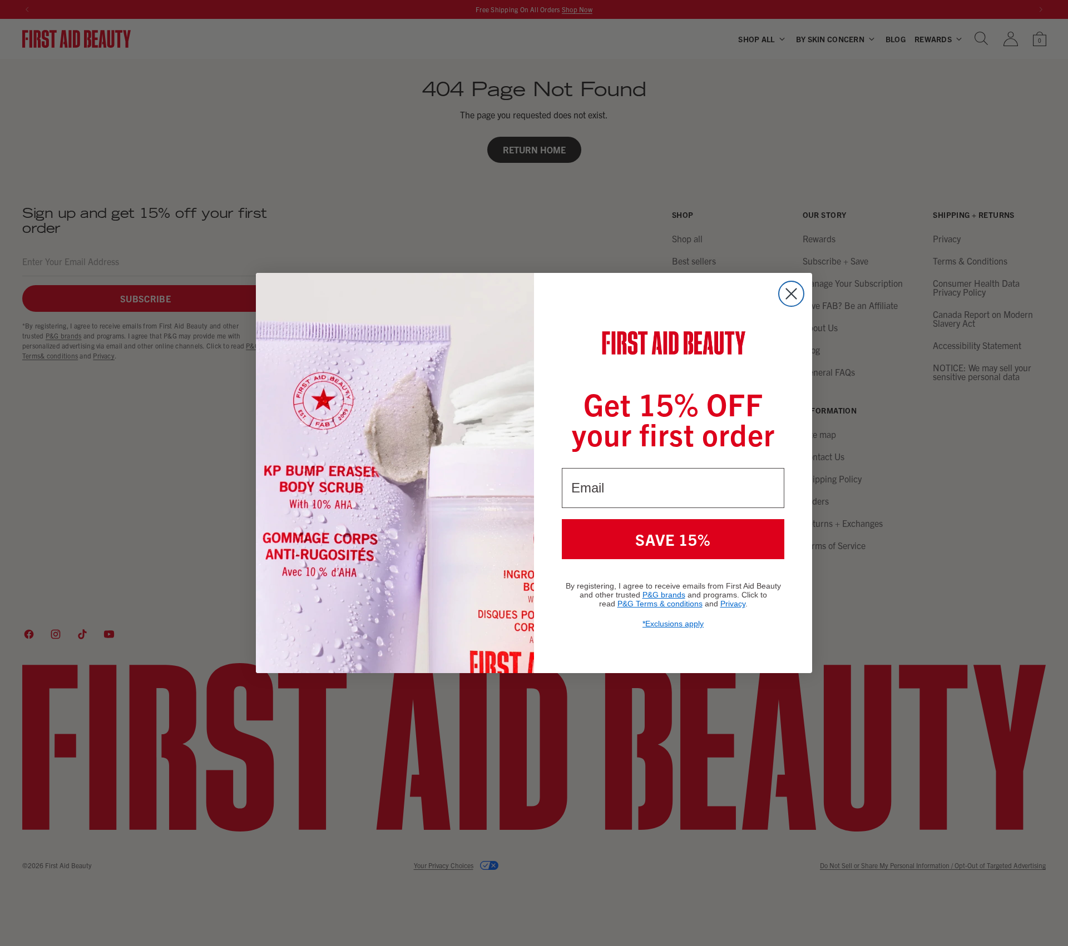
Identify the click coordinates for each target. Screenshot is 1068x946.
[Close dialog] (791, 293)
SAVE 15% (673, 539)
